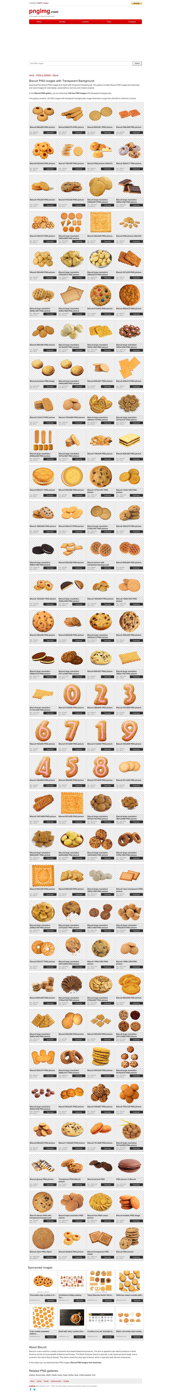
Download (50, 133)
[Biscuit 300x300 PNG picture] (43, 331)
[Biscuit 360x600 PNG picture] (72, 767)
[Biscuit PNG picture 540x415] (100, 150)
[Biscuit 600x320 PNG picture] (72, 875)
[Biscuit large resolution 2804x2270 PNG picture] (100, 259)
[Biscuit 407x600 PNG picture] (71, 731)
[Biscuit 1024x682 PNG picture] (72, 404)
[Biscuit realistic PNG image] (129, 1202)
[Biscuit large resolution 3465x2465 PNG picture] (72, 368)
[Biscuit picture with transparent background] (101, 549)
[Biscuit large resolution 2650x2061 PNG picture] (43, 839)
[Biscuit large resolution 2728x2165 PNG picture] (72, 984)
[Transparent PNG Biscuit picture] (72, 1165)
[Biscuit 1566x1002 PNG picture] (129, 585)
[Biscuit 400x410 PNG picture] (129, 368)
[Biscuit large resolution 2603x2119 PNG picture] (100, 404)
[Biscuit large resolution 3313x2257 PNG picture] (72, 331)
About (39, 21)
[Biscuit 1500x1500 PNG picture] (101, 948)
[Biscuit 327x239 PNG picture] (129, 258)
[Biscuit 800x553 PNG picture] (43, 1130)
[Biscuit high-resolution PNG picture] (72, 1202)
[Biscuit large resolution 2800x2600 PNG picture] (72, 222)
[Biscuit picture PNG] (100, 1165)
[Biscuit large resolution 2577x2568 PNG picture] (129, 1021)
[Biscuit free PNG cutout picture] (100, 1202)
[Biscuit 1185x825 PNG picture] (72, 1129)
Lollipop (32, 1375)
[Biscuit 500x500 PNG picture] (72, 1021)
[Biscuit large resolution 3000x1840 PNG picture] (43, 1021)
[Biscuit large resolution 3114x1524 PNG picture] (43, 694)
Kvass (60, 1375)
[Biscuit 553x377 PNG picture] (43, 948)
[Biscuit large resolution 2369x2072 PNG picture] (100, 186)
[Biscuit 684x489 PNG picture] (43, 984)
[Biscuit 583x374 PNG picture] (43, 1057)
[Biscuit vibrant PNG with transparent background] (43, 1202)
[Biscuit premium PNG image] (43, 368)
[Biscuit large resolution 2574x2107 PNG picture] (129, 404)
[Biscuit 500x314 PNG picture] (72, 513)
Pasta (65, 1375)
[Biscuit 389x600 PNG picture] (101, 694)
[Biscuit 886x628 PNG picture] (43, 114)
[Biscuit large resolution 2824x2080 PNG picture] (72, 839)
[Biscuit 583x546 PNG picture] (129, 984)
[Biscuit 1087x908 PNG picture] (43, 803)
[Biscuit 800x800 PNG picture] (130, 549)
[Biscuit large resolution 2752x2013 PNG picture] (72, 258)
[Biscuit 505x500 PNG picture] (43, 876)
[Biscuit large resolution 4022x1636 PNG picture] (43, 1093)
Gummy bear (40, 1375)
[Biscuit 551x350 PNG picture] (129, 766)
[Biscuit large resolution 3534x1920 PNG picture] (100, 331)
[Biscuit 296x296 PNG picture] (130, 114)
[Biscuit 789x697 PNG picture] (100, 1093)
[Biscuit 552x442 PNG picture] (100, 1020)
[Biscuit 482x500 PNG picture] (100, 223)
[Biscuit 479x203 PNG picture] (43, 186)
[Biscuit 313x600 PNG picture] (101, 731)
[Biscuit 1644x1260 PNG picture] (129, 476)
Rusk (76, 1375)
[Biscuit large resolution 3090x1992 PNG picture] (129, 186)
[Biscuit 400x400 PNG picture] (130, 622)
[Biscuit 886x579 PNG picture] (72, 113)
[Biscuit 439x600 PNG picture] (43, 731)
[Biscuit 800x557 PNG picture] (100, 658)
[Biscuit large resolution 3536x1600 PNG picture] (72, 585)
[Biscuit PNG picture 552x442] (129, 222)
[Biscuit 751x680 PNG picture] (100, 1129)
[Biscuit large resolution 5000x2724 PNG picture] (43, 658)
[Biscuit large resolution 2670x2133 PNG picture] (100, 803)
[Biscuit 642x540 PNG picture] (43, 150)
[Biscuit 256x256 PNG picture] (43, 622)
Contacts (132, 22)
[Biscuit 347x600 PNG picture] (129, 694)
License (85, 21)
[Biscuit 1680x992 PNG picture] (43, 513)
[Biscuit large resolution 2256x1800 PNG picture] (72, 295)
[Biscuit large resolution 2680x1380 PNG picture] (43, 549)
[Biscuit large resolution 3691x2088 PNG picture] (129, 803)
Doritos (71, 1375)
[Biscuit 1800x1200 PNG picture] (129, 948)
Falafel (54, 1375)
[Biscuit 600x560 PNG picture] (72, 476)
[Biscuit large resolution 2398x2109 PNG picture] (43, 912)
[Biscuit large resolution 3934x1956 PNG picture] (100, 875)
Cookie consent (56, 1381)
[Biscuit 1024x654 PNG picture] (100, 585)
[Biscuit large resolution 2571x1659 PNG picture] (72, 657)
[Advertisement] (85, 41)
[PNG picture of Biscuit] (129, 1166)
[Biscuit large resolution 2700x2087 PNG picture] (100, 984)
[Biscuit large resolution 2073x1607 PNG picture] (72, 440)
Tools (109, 21)
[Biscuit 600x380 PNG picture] (129, 440)
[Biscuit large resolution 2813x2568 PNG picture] (129, 1129)
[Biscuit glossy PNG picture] (43, 1166)
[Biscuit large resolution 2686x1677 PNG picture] (72, 1057)
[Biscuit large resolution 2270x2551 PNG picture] (72, 912)
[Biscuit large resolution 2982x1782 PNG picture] (129, 658)
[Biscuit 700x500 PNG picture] (72, 150)
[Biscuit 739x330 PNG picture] (100, 440)
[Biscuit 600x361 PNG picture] (100, 114)
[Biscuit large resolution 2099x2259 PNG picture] (43, 440)
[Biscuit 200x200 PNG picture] (101, 1057)
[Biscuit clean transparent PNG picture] (130, 876)
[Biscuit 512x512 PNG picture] (43, 404)
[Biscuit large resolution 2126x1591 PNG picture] (100, 512)
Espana (45, 3)
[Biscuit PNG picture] (129, 1238)
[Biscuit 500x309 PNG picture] (72, 549)
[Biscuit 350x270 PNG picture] (129, 513)
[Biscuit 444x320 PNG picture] (72, 186)
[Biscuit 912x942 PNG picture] (100, 295)
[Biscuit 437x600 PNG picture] (101, 767)
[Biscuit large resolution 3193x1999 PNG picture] (129, 839)
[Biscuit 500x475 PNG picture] (129, 295)
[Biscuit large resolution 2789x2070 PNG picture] (129, 911)
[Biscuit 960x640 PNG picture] (72, 621)
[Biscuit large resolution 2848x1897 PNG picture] (43, 295)
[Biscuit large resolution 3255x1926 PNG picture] (129, 331)
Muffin (48, 1375)
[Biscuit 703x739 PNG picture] (129, 1093)
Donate (62, 21)
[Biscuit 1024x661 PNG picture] (43, 585)
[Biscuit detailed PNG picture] (72, 1238)
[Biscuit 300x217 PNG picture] (129, 150)
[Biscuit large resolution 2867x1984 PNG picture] (100, 912)
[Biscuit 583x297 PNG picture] (72, 1093)
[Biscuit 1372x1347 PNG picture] (100, 477)
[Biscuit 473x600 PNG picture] (72, 694)
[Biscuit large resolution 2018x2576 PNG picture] (129, 1057)
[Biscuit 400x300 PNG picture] (43, 259)
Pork (93, 1375)
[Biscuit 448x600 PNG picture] (43, 767)
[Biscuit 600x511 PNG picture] (43, 476)
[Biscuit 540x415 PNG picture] (43, 222)
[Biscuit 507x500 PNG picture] (72, 803)
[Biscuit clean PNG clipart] (43, 1238)
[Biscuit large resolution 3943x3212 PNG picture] (100, 621)
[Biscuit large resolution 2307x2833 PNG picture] (72, 948)
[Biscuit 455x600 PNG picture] (129, 731)
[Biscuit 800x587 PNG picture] (100, 367)
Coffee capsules (85, 1375)
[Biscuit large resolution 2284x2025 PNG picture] (100, 839)
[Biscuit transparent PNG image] (100, 1238)
